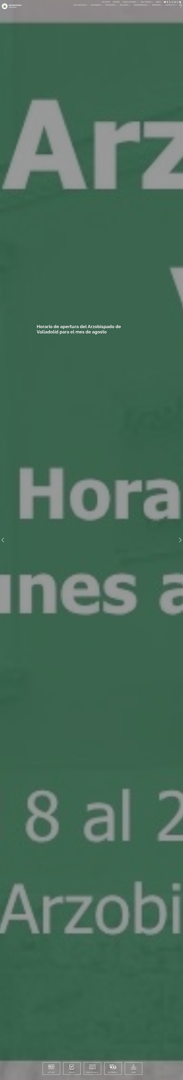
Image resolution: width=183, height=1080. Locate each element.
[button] (2, 540)
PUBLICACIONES (129, 2)
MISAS (158, 2)
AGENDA (116, 2)
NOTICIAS (106, 2)
